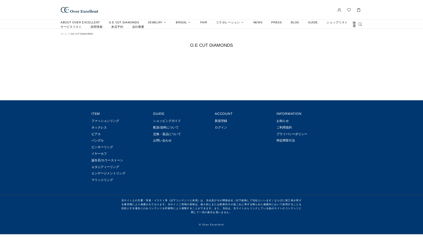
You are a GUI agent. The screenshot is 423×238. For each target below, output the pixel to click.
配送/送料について (166, 127)
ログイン (221, 127)
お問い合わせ (162, 140)
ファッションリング (105, 121)
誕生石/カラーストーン (107, 160)
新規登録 (221, 121)
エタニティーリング (105, 167)
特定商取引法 (285, 140)
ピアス (96, 134)
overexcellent (79, 10)
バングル (97, 140)
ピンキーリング (102, 147)
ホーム (64, 33)
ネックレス (99, 127)
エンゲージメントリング (108, 173)
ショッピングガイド (167, 121)
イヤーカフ (99, 153)
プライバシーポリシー (291, 134)
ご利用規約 (284, 127)
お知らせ (282, 121)
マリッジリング (102, 180)
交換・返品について (167, 134)
